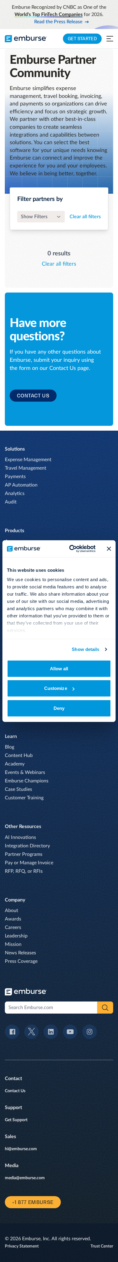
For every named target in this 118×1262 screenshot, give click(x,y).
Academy (15, 764)
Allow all (59, 668)
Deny (59, 707)
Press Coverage (21, 961)
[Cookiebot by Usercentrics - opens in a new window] (72, 549)
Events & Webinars (25, 772)
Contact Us (15, 1091)
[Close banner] (109, 549)
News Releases (20, 952)
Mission (13, 944)
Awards (13, 919)
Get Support (16, 1120)
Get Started (82, 38)
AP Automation (21, 485)
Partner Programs (23, 854)
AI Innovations (20, 837)
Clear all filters (85, 216)
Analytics (15, 493)
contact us (33, 396)
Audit (11, 502)
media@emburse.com (25, 1178)
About (11, 910)
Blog (9, 747)
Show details (85, 649)
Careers (13, 927)
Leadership (16, 936)
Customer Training (24, 797)
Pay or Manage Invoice (29, 862)
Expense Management (28, 459)
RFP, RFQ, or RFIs (24, 871)
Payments (15, 476)
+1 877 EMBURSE (33, 1202)
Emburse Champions (26, 780)
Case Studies (18, 789)
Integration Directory (27, 845)
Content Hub (19, 755)
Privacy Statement (22, 1246)
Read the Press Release (58, 21)
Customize (55, 688)
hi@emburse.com (21, 1149)
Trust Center (101, 1246)
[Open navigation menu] (110, 38)
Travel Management (25, 468)
